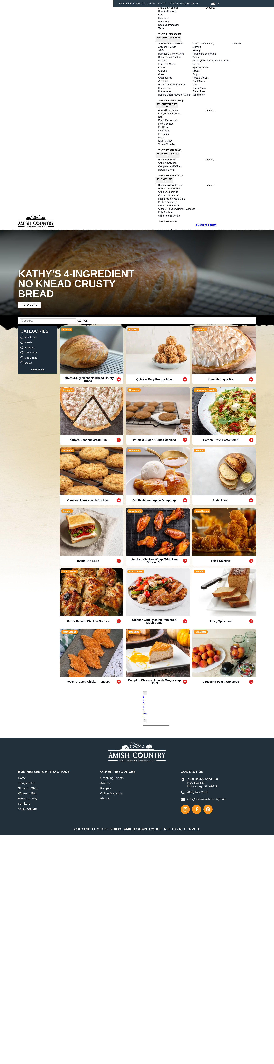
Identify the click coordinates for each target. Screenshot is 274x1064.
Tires (195, 84)
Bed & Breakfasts (167, 159)
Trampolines (199, 91)
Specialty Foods (201, 67)
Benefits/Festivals (167, 11)
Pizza (161, 137)
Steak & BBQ (165, 141)
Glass (161, 74)
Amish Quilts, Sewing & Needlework (211, 60)
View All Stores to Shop (171, 100)
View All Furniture (167, 221)
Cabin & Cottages (167, 163)
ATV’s (161, 50)
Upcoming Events (112, 778)
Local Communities (178, 3)
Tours (161, 28)
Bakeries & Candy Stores (171, 54)
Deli (160, 117)
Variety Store (199, 95)
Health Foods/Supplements (172, 84)
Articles (140, 4)
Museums (163, 18)
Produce (197, 57)
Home (22, 778)
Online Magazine (111, 793)
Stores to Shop (28, 788)
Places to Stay (27, 798)
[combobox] (156, 724)
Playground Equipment (204, 54)
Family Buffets (165, 124)
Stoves (196, 71)
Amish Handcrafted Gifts (170, 43)
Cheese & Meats (166, 64)
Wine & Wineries (166, 144)
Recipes (105, 788)
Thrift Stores (199, 81)
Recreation (163, 21)
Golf (160, 14)
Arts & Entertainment (168, 8)
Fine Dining (164, 130)
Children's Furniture (168, 192)
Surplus (196, 74)
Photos (161, 4)
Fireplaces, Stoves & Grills (171, 199)
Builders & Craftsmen (169, 188)
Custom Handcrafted (168, 195)
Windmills (236, 43)
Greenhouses (165, 78)
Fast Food (163, 127)
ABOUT (194, 3)
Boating (162, 60)
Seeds (196, 64)
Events (151, 4)
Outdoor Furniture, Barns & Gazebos (176, 209)
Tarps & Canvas (201, 78)
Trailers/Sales (199, 88)
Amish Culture (27, 808)
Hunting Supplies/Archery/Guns (174, 95)
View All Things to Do (169, 34)
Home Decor (164, 88)
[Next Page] (161, 720)
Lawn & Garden (200, 43)
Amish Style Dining (168, 110)
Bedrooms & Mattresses (170, 185)
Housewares (164, 91)
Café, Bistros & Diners (169, 113)
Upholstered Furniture (169, 216)
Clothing (162, 71)
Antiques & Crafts (167, 47)
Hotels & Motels (166, 170)
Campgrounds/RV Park (170, 166)
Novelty (196, 50)
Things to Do (26, 783)
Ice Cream (163, 134)
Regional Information (168, 25)
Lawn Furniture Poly (168, 205)
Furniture (24, 803)
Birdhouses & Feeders (169, 57)
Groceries (163, 81)
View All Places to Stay (170, 175)
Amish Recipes (126, 4)
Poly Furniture (165, 212)
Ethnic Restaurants (168, 120)
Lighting (197, 47)
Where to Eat (27, 793)
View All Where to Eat (169, 150)
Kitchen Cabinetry (167, 202)
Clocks (161, 67)
